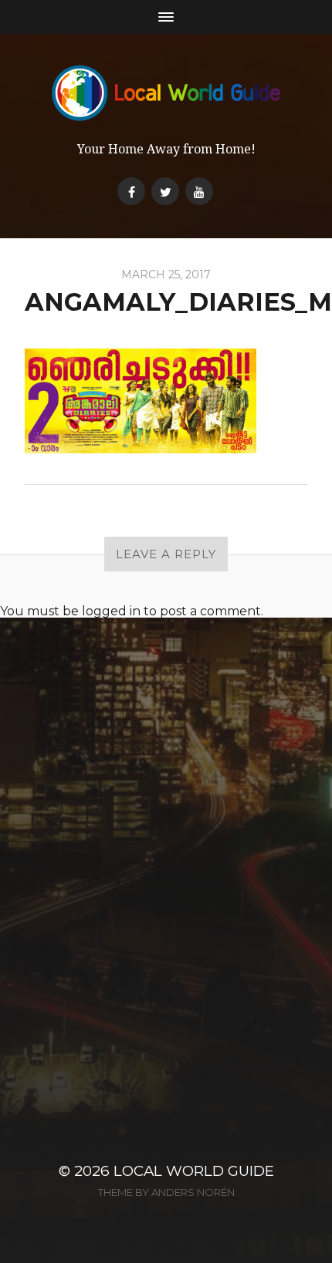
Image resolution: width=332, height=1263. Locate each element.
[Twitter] (165, 191)
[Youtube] (199, 191)
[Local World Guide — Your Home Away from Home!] (166, 93)
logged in (111, 611)
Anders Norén (193, 1192)
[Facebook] (131, 191)
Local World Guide (193, 1171)
